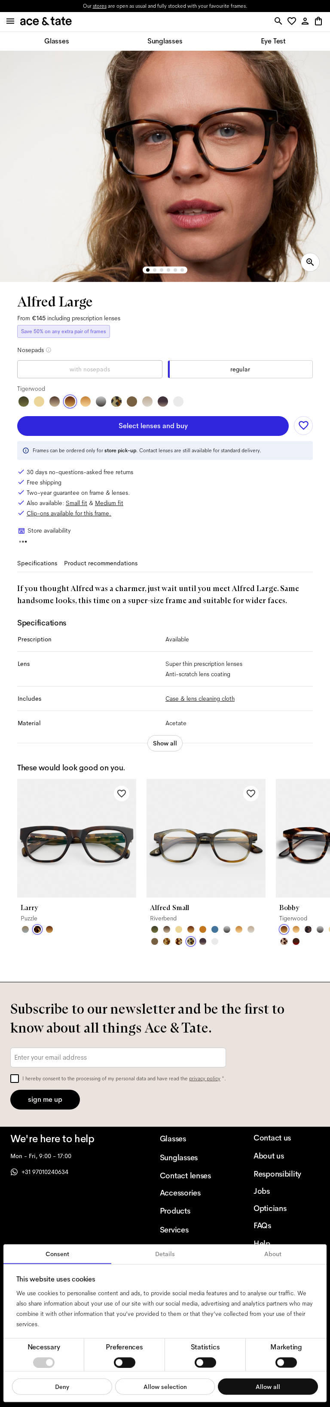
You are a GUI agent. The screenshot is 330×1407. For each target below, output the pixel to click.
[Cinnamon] (203, 929)
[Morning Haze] (101, 401)
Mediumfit (109, 503)
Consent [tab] (57, 1254)
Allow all (268, 1386)
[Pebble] (25, 929)
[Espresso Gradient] (54, 401)
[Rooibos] (296, 941)
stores (100, 6)
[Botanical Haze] (23, 401)
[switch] (124, 1362)
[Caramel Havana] (85, 401)
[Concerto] (163, 401)
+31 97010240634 (44, 1172)
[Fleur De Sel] (178, 401)
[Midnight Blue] (215, 929)
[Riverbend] (116, 401)
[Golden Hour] (39, 401)
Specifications (37, 563)
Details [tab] (165, 1254)
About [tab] (272, 1254)
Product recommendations (101, 563)
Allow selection (165, 1386)
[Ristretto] (284, 941)
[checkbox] (14, 1078)
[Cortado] (167, 941)
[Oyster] (147, 401)
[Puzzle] (37, 929)
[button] (293, 22)
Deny (62, 1386)
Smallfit (76, 503)
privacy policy (204, 1078)
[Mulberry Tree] (308, 929)
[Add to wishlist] (303, 425)
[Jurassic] (132, 401)
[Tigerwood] (70, 401)
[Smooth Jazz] (179, 941)
